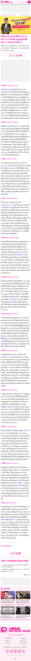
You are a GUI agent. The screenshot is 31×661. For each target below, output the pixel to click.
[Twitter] (17, 553)
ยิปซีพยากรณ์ (13, 15)
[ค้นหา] (29, 2)
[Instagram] (23, 651)
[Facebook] (14, 553)
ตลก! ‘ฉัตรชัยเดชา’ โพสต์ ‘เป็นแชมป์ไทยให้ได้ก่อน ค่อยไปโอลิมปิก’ (8, 602)
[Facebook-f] (7, 651)
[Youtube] (15, 651)
